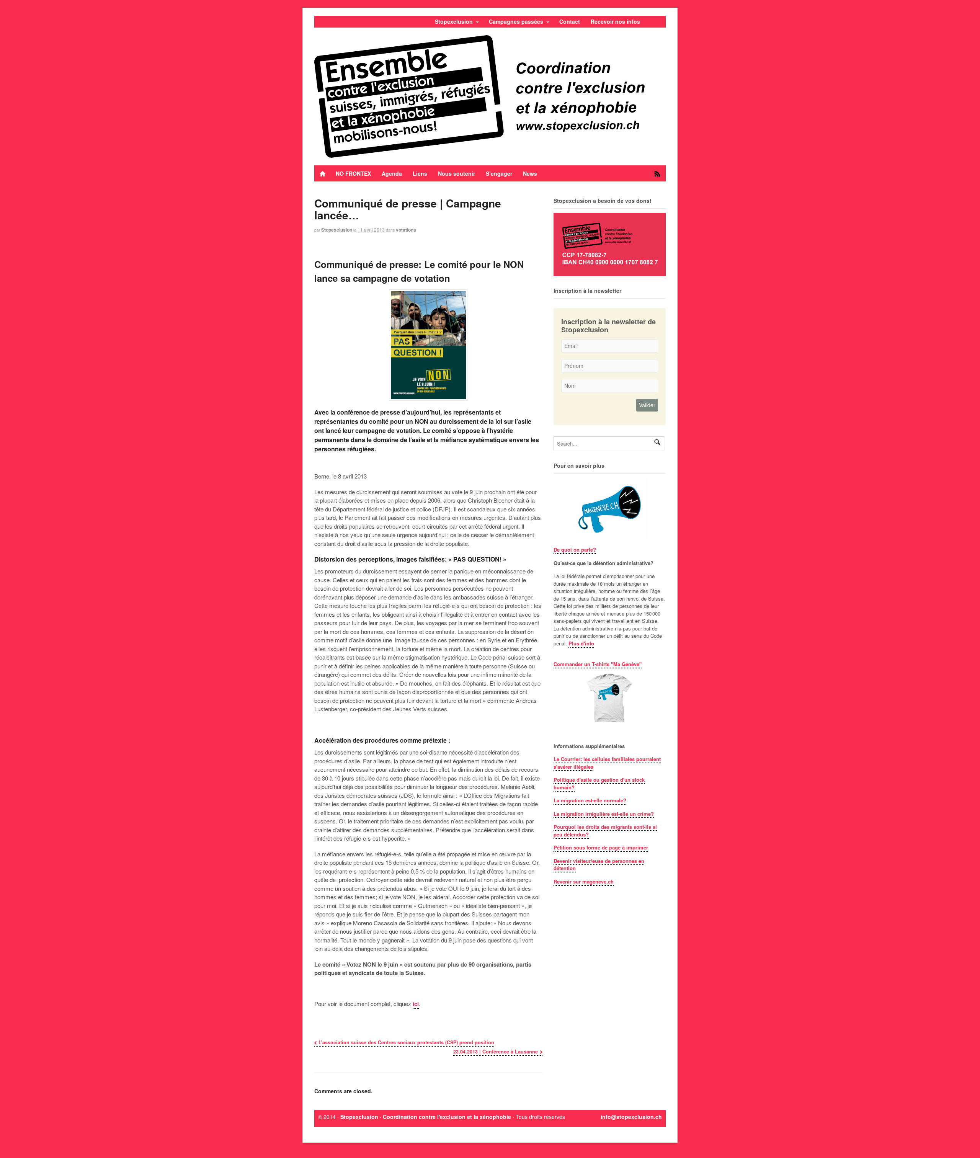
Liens (420, 173)
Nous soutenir (456, 173)
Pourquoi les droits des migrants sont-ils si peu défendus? (605, 830)
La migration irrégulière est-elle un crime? (604, 813)
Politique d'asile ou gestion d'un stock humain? (599, 783)
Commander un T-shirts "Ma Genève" (598, 664)
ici (416, 1004)
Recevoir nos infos (615, 21)
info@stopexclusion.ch (631, 1116)
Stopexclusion (454, 21)
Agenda (392, 173)
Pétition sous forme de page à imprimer (601, 847)
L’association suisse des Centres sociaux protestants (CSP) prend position (406, 1042)
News (530, 173)
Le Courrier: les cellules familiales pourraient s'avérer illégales (607, 762)
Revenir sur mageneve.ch (584, 881)
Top (962, 1140)
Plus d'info (581, 643)
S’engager (499, 173)
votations (406, 229)
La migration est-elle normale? (590, 800)
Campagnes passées (516, 21)
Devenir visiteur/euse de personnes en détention (599, 864)
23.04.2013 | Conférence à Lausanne (495, 1051)
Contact (569, 21)
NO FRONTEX (353, 173)
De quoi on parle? (575, 549)
